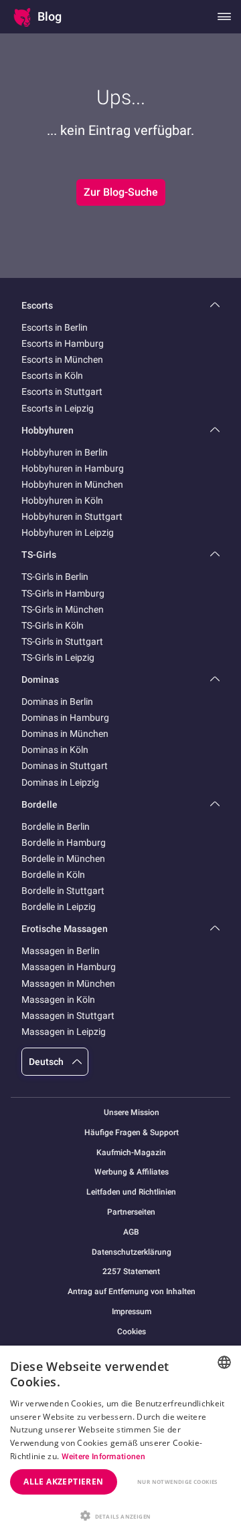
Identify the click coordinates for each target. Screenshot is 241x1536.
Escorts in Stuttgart (61, 391)
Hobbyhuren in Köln (62, 500)
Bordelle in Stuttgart (62, 890)
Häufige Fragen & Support (131, 1132)
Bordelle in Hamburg (63, 842)
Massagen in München (68, 983)
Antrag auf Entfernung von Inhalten (131, 1291)
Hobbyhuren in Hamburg (72, 468)
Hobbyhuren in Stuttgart (72, 516)
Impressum (131, 1312)
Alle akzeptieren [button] (63, 1481)
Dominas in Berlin (57, 701)
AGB (131, 1232)
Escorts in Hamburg (62, 343)
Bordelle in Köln (53, 874)
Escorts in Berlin (54, 327)
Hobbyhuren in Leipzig (67, 532)
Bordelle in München (63, 858)
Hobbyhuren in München (72, 484)
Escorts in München (62, 359)
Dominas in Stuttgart (64, 765)
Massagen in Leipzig (63, 1031)
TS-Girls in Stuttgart (62, 641)
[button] (120, 1515)
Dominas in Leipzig (60, 782)
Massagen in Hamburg (68, 966)
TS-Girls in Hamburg (62, 593)
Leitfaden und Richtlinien (131, 1192)
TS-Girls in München (62, 609)
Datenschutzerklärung (131, 1252)
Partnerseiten (131, 1212)
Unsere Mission (131, 1112)
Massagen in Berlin (60, 950)
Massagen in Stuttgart (67, 1015)
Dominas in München (64, 733)
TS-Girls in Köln (52, 625)
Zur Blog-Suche (121, 192)
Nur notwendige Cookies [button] (177, 1481)
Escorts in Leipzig (57, 408)
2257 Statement (131, 1271)
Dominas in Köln (54, 749)
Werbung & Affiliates (131, 1172)
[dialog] (120, 1441)
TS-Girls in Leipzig (57, 657)
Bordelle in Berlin (55, 826)
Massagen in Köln (58, 999)
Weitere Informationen (103, 1456)
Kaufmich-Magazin (131, 1152)
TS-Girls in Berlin (54, 576)
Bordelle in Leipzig (58, 906)
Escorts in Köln (52, 375)
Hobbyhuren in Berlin (64, 452)
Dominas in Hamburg (65, 717)
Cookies (131, 1331)
